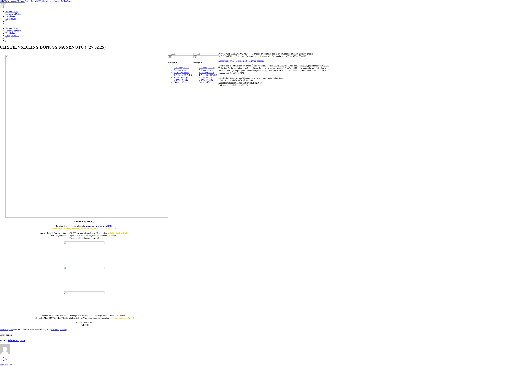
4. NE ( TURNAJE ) (183, 75)
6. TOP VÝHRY (181, 80)
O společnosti (241, 61)
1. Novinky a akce (181, 67)
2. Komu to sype (181, 70)
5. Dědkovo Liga (181, 77)
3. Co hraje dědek (58, 329)
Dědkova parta (6, 329)
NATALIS (243, 85)
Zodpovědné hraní (226, 61)
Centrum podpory (256, 61)
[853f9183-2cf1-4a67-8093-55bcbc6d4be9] (86, 217)
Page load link (6, 365)
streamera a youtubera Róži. (99, 226)
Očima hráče (179, 82)
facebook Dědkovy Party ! (122, 318)
